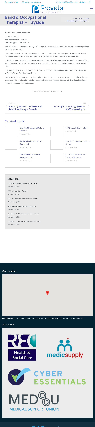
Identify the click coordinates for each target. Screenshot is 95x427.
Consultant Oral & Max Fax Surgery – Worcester (75, 155)
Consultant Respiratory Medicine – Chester (32, 129)
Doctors (43, 91)
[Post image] (11, 131)
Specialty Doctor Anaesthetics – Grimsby (77, 142)
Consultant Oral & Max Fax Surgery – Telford (30, 155)
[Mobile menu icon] (91, 9)
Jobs (47, 91)
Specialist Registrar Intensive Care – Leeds (30, 142)
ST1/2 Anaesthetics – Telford (76, 128)
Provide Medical (8, 318)
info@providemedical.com (33, 2)
